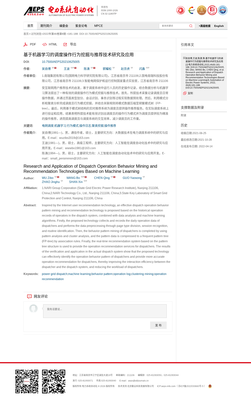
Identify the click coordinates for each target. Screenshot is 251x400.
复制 (190, 93)
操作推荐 (110, 125)
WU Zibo (47, 177)
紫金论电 (81, 25)
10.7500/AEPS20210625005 (61, 61)
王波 (67, 68)
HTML (53, 44)
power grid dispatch (54, 273)
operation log (121, 273)
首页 (30, 25)
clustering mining (142, 273)
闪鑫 (142, 68)
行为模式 (73, 125)
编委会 (63, 25)
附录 (183, 115)
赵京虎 (125, 68)
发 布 (158, 325)
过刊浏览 (36, 33)
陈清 (87, 68)
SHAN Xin (76, 181)
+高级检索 (205, 25)
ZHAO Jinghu (51, 181)
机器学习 (60, 125)
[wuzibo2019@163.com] (55, 68)
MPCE (98, 25)
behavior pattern (102, 273)
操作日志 (85, 125)
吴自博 (46, 68)
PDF (33, 44)
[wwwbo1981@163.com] (75, 68)
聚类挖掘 (98, 125)
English (219, 25)
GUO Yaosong (132, 177)
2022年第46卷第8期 (54, 33)
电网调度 (48, 125)
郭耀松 (107, 68)
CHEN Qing (102, 177)
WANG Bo (73, 177)
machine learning (79, 273)
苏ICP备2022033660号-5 (191, 386)
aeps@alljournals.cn (138, 380)
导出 (73, 44)
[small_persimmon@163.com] (94, 68)
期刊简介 (46, 25)
